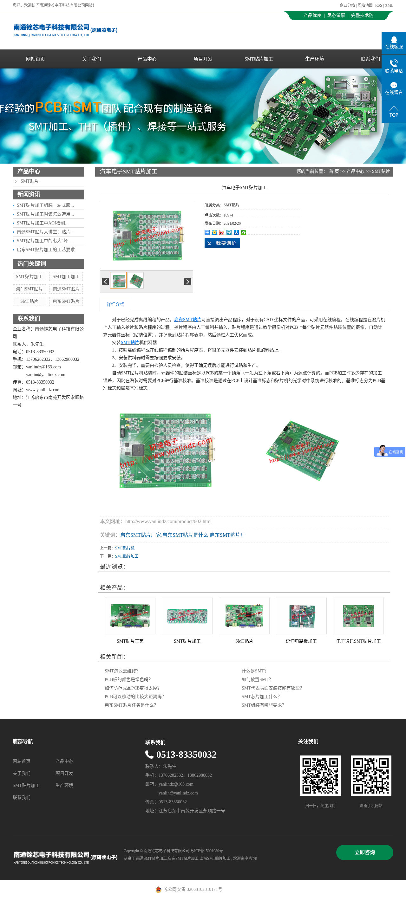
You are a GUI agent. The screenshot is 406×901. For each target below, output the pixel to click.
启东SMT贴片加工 (183, 858)
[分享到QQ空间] (214, 232)
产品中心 (147, 59)
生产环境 (314, 59)
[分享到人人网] (236, 232)
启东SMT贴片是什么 (185, 535)
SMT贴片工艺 (130, 641)
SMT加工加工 (66, 276)
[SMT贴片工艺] (130, 616)
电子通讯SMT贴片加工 (358, 641)
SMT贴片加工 (259, 59)
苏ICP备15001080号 (206, 851)
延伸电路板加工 (301, 641)
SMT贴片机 (124, 548)
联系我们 (370, 59)
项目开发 (203, 59)
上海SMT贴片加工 (215, 858)
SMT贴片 (30, 181)
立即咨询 (365, 852)
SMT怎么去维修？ (123, 671)
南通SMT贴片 (66, 289)
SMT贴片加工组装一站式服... (45, 205)
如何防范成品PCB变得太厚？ (133, 688)
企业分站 (347, 5)
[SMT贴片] (244, 616)
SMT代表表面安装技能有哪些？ (273, 688)
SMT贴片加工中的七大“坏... (44, 240)
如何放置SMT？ (257, 679)
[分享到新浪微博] (222, 232)
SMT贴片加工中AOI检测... (43, 223)
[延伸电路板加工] (301, 616)
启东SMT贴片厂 (228, 535)
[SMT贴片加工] (187, 616)
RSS (378, 5)
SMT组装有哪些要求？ (264, 705)
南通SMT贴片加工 (151, 858)
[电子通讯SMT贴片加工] (358, 616)
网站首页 (35, 59)
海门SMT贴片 (29, 289)
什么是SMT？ (255, 671)
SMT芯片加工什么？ (262, 696)
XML (389, 5)
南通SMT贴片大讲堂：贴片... (45, 232)
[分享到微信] (243, 232)
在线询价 (222, 243)
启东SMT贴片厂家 (140, 535)
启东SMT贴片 (66, 301)
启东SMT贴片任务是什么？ (131, 705)
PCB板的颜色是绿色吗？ (129, 679)
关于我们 (91, 59)
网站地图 (365, 5)
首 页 (334, 171)
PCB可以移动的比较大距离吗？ (135, 696)
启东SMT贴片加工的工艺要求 (46, 249)
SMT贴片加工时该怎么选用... (45, 214)
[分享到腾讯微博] (229, 232)
